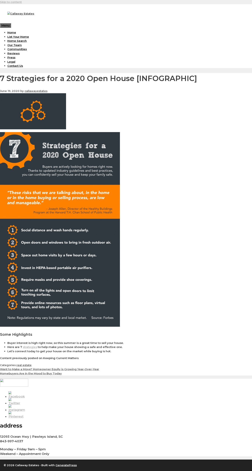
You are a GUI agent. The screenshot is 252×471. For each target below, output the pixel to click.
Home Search (17, 41)
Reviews (13, 53)
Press (11, 57)
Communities (17, 49)
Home (11, 32)
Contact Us (15, 66)
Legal (11, 61)
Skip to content (11, 2)
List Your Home (18, 36)
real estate (24, 365)
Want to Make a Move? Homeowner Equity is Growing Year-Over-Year (49, 369)
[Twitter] (14, 403)
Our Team (14, 45)
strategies (30, 347)
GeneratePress (66, 465)
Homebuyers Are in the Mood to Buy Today (31, 373)
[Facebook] (16, 396)
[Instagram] (16, 410)
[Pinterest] (15, 416)
